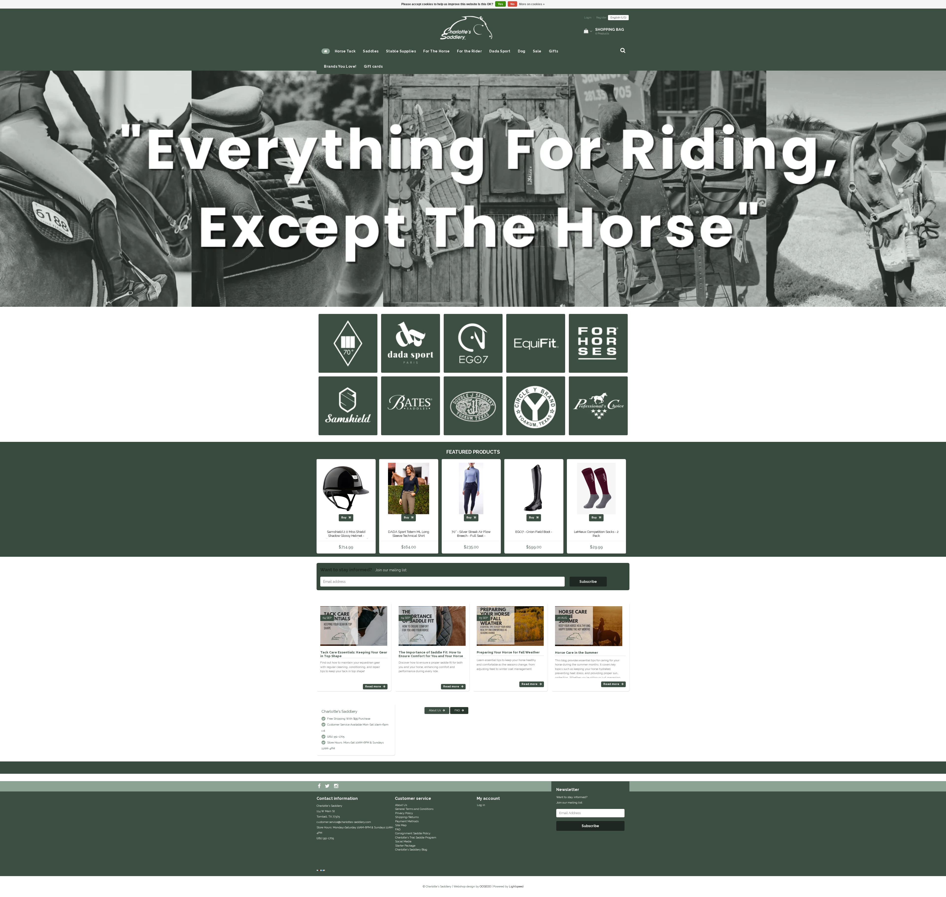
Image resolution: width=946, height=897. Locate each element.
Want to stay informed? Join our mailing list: (571, 799)
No (512, 4)
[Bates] (410, 405)
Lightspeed (516, 886)
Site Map (400, 825)
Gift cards (373, 66)
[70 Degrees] (348, 343)
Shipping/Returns (407, 817)
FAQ (457, 710)
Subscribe (588, 582)
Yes (500, 4)
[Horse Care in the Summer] (588, 624)
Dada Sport (499, 51)
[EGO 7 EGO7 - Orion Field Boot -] (533, 488)
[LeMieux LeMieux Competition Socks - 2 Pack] (596, 488)
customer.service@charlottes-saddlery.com (344, 822)
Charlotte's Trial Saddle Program (415, 837)
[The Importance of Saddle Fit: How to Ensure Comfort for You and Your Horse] (432, 624)
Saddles (371, 51)
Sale (537, 51)
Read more (373, 686)
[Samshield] (348, 405)
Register (601, 17)
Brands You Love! (340, 66)
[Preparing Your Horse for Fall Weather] (510, 624)
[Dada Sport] (410, 343)
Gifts (553, 51)
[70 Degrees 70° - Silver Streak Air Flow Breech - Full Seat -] (471, 488)
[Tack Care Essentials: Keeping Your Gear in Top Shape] (353, 624)
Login (587, 17)
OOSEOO (485, 886)
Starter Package (405, 845)
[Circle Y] (535, 405)
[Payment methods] (321, 870)
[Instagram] (336, 786)
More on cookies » (532, 4)
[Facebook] (320, 786)
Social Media (403, 841)
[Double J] (473, 405)
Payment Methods (407, 821)
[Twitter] (328, 786)
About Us (435, 710)
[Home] (325, 51)
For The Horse (436, 51)
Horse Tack (345, 51)
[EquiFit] (535, 343)
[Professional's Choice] (598, 405)
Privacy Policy (404, 813)
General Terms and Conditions (414, 809)
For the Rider (469, 51)
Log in (481, 805)
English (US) (618, 17)
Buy (344, 517)
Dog (521, 51)
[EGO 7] (473, 343)
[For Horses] (598, 343)
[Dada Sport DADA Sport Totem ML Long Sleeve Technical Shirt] (408, 488)
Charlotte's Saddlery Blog (411, 849)
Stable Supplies (401, 51)
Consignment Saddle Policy (412, 833)
